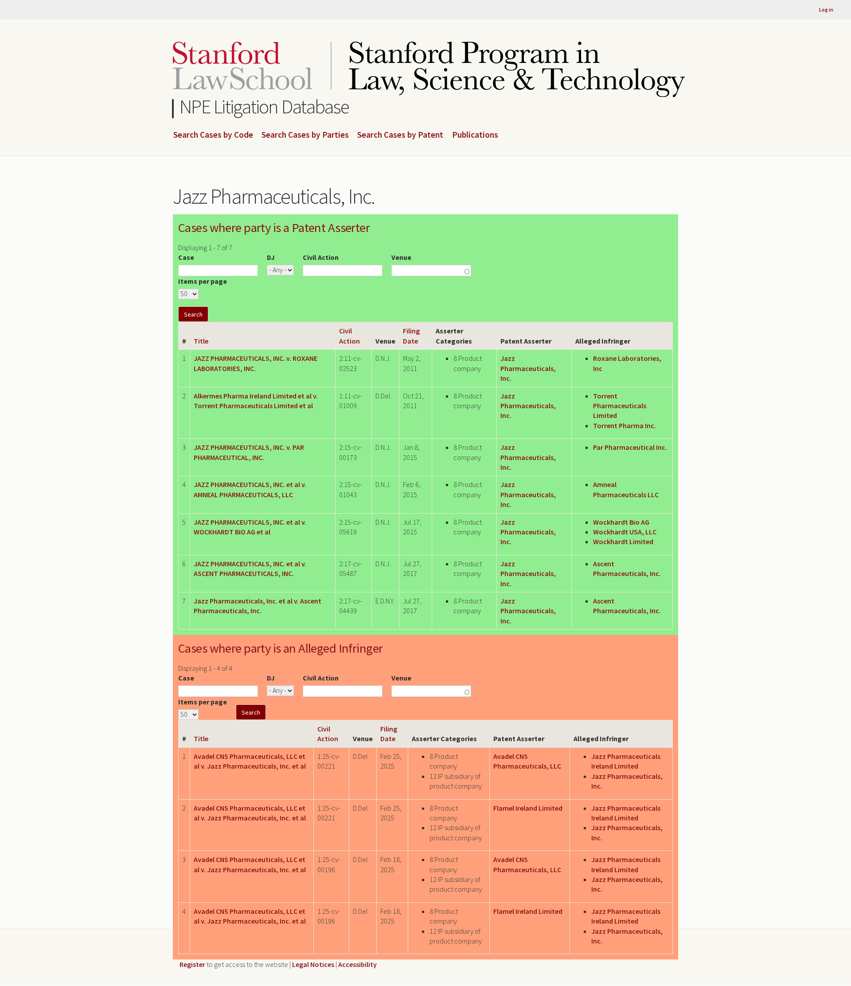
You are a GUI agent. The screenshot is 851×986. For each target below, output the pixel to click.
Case (186, 257)
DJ (271, 257)
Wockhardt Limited (623, 541)
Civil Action (321, 257)
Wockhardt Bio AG (621, 522)
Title (201, 340)
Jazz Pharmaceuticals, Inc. (528, 368)
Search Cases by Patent (400, 135)
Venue (401, 257)
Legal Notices (313, 964)
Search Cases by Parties (305, 135)
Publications (475, 135)
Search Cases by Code (213, 135)
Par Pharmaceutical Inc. (630, 447)
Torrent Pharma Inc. (624, 425)
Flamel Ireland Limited (527, 808)
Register (192, 964)
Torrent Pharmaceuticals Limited (619, 405)
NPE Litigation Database (264, 106)
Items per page (202, 281)
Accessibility (357, 964)
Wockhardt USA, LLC (624, 531)
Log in (826, 9)
